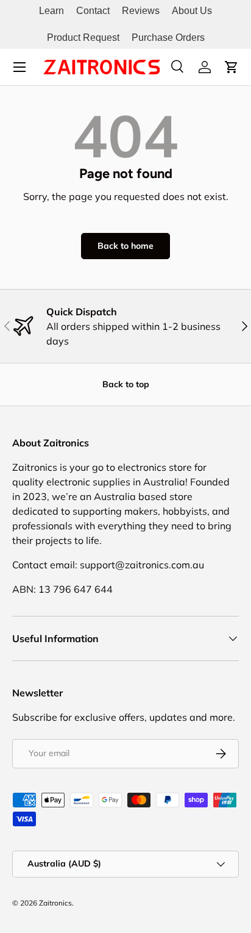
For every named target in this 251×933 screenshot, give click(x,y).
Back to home (125, 245)
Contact (93, 10)
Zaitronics (55, 902)
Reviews (141, 10)
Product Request (83, 37)
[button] (231, 67)
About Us (192, 10)
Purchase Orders (168, 37)
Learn (51, 10)
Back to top (125, 384)
